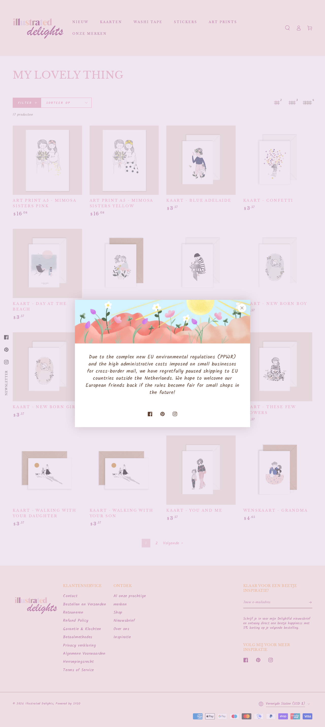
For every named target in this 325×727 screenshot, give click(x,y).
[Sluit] (242, 308)
